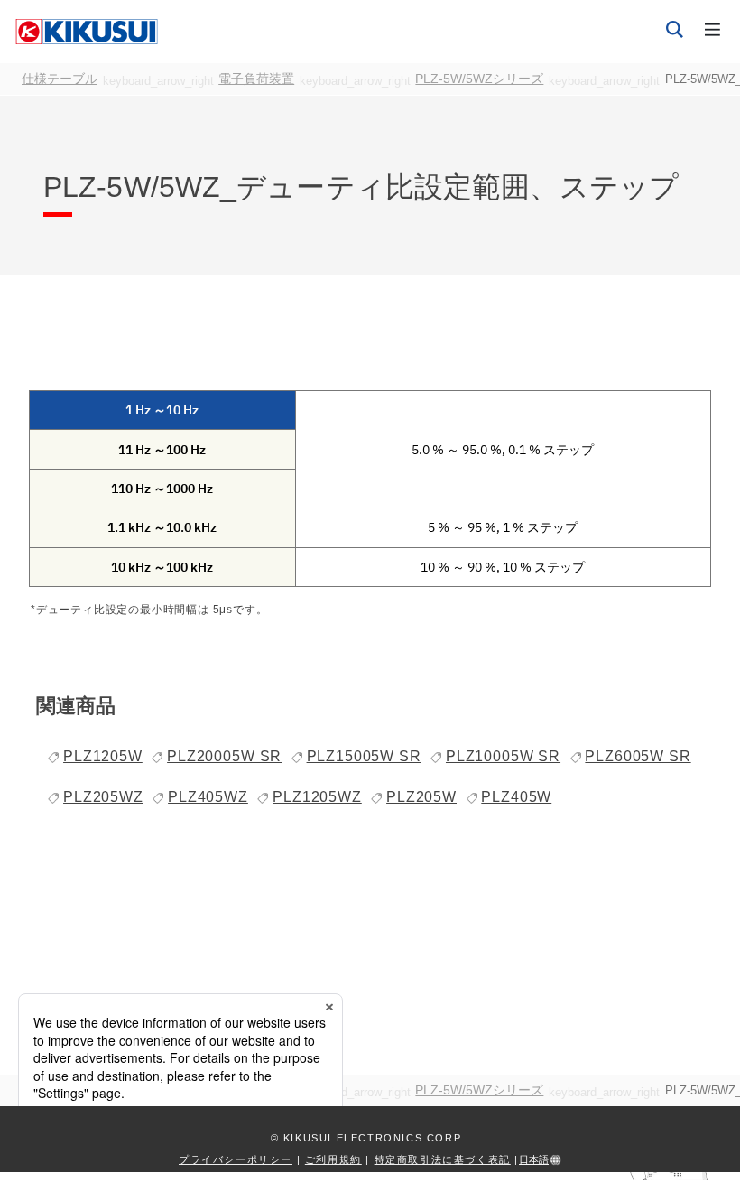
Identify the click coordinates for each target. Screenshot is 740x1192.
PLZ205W (421, 797)
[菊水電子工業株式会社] (86, 30)
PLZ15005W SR (364, 756)
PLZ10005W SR (503, 756)
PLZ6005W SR (637, 756)
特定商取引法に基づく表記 (443, 1159)
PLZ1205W (103, 756)
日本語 (534, 1159)
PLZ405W (516, 797)
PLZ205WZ (103, 797)
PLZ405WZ (208, 797)
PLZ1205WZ (317, 797)
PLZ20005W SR (224, 756)
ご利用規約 (333, 1159)
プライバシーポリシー (235, 1159)
